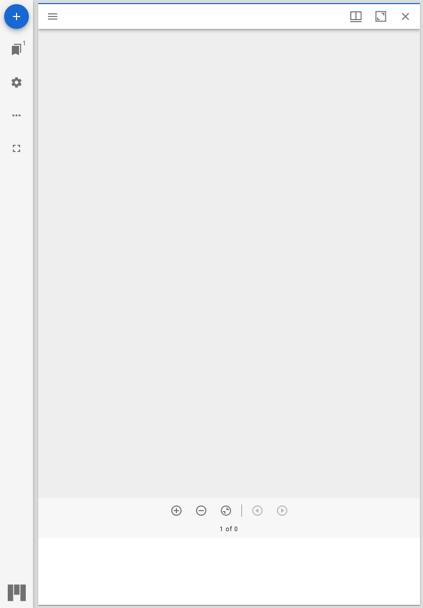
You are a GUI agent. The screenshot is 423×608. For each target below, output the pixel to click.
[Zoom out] (201, 510)
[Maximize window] (380, 16)
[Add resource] (16, 16)
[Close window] (405, 16)
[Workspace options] (16, 115)
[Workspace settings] (16, 82)
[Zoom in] (176, 510)
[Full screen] (16, 148)
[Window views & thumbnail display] (356, 16)
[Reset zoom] (226, 510)
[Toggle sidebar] (52, 16)
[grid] (229, 571)
